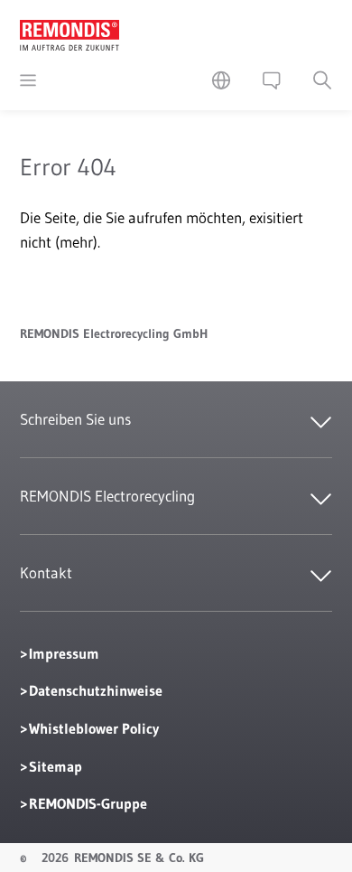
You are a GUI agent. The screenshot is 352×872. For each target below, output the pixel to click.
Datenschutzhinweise (95, 690)
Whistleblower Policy (94, 728)
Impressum (64, 653)
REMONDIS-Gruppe (88, 803)
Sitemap (55, 766)
